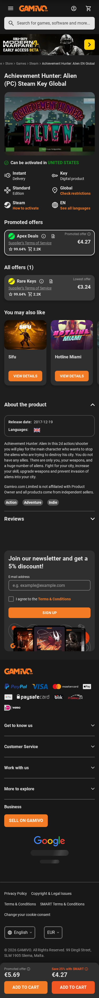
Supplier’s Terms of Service (29, 243)
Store (9, 63)
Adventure (32, 502)
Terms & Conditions (54, 599)
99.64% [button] (20, 249)
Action (11, 502)
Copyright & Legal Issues (51, 893)
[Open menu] (10, 8)
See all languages (75, 208)
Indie (53, 502)
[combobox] (49, 23)
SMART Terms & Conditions (62, 904)
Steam (34, 63)
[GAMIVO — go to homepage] (33, 8)
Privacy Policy (15, 893)
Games (21, 63)
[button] (49, 242)
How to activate (26, 208)
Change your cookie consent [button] (27, 915)
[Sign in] (73, 8)
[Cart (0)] (88, 8)
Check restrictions (75, 193)
